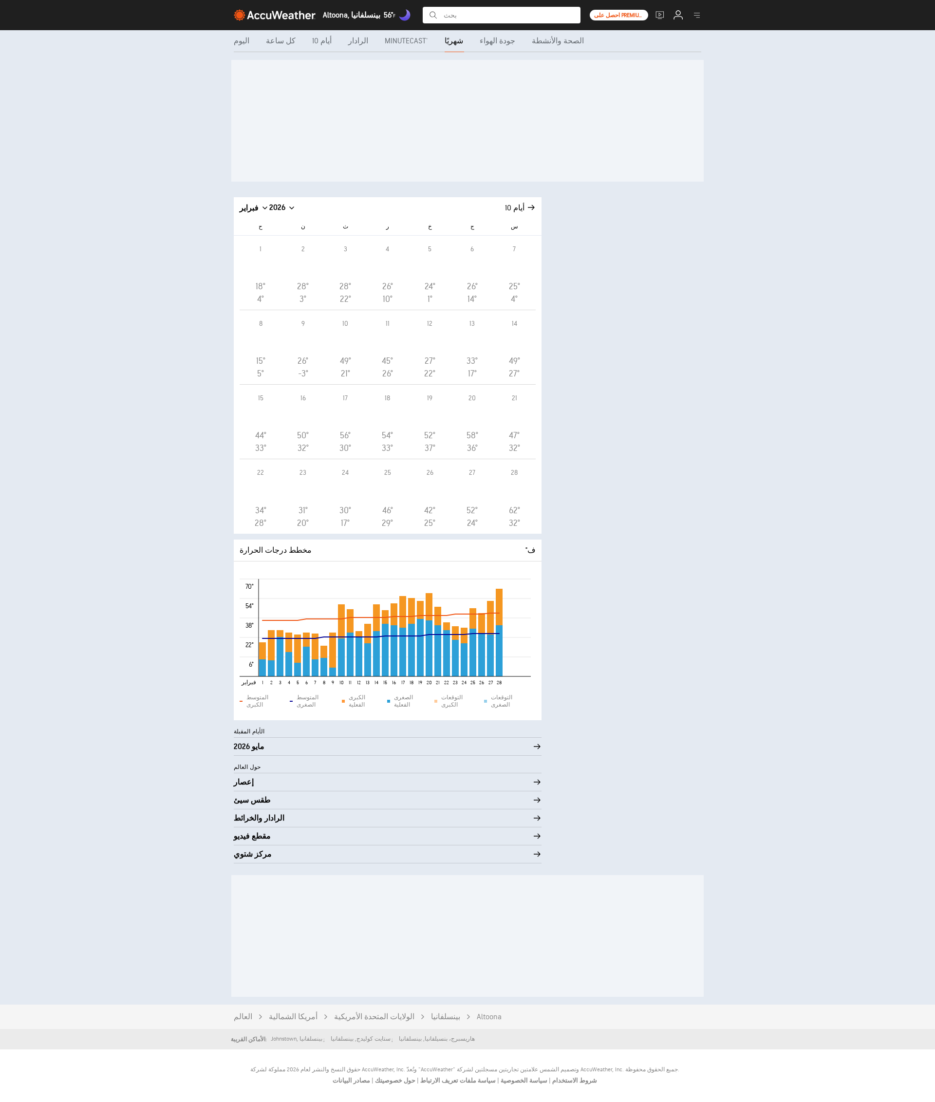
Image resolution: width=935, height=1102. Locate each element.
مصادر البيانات (351, 1080)
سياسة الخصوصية (523, 1080)
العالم (243, 1017)
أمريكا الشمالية (293, 1017)
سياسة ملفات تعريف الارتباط (457, 1080)
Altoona (489, 1017)
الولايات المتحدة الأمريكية (374, 1017)
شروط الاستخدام (574, 1080)
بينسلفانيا (445, 1017)
